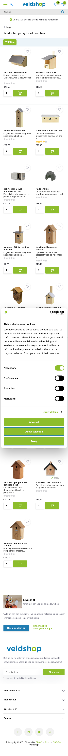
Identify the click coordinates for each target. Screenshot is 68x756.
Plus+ (48, 742)
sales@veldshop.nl (43, 628)
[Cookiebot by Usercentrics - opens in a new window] (49, 312)
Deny (34, 441)
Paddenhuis (42, 189)
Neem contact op (16, 628)
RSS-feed (57, 742)
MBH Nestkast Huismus (49, 482)
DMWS (39, 742)
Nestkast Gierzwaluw (15, 72)
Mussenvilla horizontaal (49, 130)
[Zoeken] (63, 12)
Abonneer (54, 672)
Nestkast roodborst (46, 72)
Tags (8, 27)
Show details (50, 412)
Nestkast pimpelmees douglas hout (15, 483)
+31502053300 (40, 626)
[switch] (59, 378)
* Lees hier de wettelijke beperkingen (19, 678)
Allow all (34, 421)
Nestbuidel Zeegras (14, 308)
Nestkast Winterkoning (48, 308)
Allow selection (34, 431)
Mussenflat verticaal (14, 130)
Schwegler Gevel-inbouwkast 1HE (13, 190)
